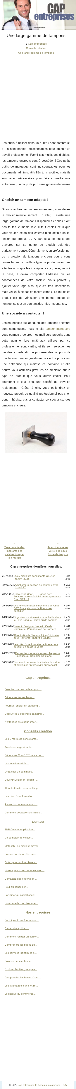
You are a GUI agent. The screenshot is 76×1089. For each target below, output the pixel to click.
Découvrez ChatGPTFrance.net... (24, 755)
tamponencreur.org (58, 328)
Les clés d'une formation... (20, 796)
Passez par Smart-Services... (22, 854)
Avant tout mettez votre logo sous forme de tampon (58, 551)
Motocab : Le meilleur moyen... (23, 845)
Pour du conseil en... (17, 886)
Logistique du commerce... (20, 993)
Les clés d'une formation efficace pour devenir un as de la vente (36, 645)
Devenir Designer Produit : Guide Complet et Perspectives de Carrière (35, 627)
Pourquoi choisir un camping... (22, 705)
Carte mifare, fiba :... (17, 928)
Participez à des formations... (22, 920)
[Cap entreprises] (38, 15)
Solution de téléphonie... (19, 961)
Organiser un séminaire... (19, 771)
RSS (64, 1085)
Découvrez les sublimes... (19, 697)
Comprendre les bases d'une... (23, 977)
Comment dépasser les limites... (23, 812)
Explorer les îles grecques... (21, 969)
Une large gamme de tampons (36, 52)
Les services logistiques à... (21, 952)
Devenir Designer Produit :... (21, 779)
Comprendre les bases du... (21, 944)
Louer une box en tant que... (21, 903)
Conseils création (36, 48)
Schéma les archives (49, 1085)
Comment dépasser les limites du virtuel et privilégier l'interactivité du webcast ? (37, 663)
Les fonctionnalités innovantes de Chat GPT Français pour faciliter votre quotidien (36, 608)
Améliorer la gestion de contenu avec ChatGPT (36, 586)
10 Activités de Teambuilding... (22, 788)
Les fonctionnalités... (17, 763)
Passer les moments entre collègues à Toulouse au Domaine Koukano (37, 654)
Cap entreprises (37, 43)
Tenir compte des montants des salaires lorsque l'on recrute (14, 552)
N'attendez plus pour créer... (21, 721)
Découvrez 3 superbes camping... (24, 713)
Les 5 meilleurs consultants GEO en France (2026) (34, 577)
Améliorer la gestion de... (19, 747)
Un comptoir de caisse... (19, 837)
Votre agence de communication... (24, 870)
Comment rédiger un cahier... (22, 936)
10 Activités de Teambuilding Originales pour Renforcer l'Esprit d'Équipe (36, 636)
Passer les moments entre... (21, 804)
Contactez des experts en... (21, 878)
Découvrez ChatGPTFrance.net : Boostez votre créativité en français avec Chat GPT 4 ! (37, 597)
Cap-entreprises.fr (27, 1085)
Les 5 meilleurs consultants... (22, 738)
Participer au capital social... (21, 894)
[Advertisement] (38, 95)
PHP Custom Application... (20, 829)
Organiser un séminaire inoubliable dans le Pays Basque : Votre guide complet (37, 618)
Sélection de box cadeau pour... (23, 689)
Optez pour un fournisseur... (21, 862)
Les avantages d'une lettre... (21, 985)
